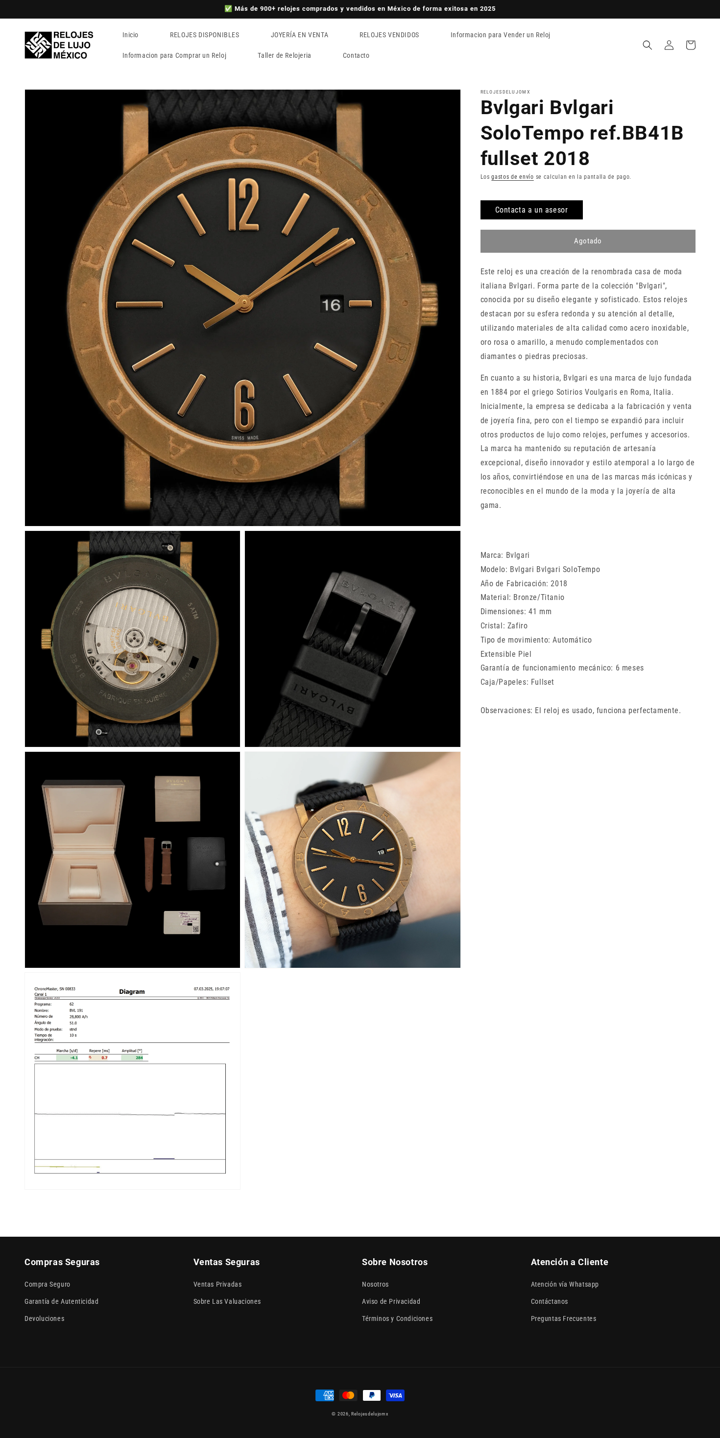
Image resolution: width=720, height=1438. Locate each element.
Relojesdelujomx (369, 1413)
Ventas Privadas (217, 1284)
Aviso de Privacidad (391, 1301)
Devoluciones (44, 1318)
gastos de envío (512, 176)
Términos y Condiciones (397, 1318)
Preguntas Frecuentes (564, 1318)
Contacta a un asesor (531, 210)
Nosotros (375, 1284)
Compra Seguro (47, 1284)
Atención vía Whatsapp (565, 1284)
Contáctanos (550, 1301)
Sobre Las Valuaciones (227, 1301)
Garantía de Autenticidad (61, 1301)
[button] (647, 45)
